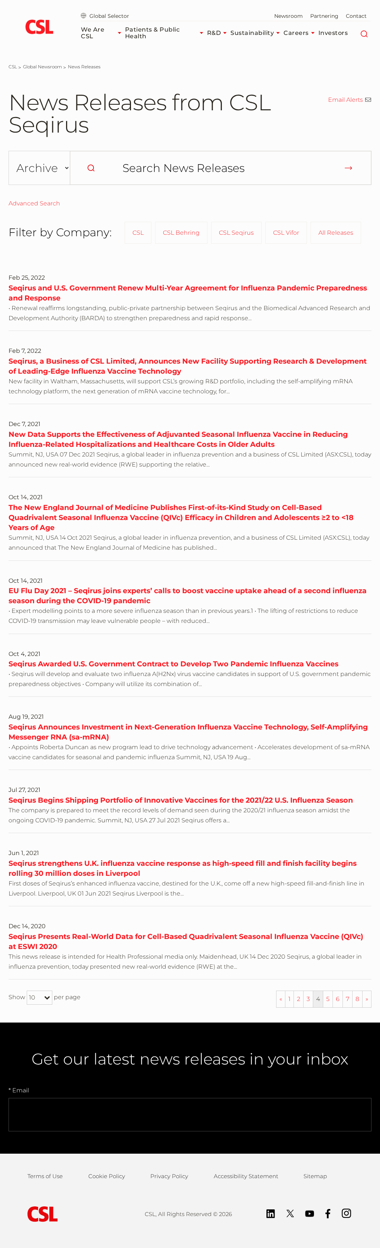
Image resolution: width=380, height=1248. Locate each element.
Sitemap (315, 1176)
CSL (138, 232)
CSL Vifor (286, 232)
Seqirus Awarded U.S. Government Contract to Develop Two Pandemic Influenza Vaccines (173, 663)
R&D (214, 32)
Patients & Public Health (152, 33)
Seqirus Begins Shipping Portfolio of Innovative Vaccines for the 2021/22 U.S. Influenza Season (181, 800)
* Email (19, 1090)
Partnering (324, 16)
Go (348, 168)
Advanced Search (34, 203)
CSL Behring (181, 232)
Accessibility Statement (246, 1176)
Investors (333, 32)
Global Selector (108, 16)
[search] (91, 168)
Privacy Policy (169, 1176)
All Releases (335, 232)
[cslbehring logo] (39, 28)
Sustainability (252, 32)
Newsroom (288, 16)
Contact (356, 16)
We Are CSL (92, 33)
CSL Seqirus (236, 232)
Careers (296, 32)
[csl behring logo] (41, 1213)
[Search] (363, 33)
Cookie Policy (106, 1176)
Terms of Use (45, 1176)
